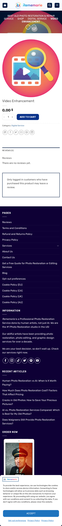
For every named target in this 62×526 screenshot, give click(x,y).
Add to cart (28, 116)
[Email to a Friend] (21, 132)
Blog (4, 273)
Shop (20, 18)
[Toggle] (58, 245)
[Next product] (28, 27)
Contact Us (8, 257)
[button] (5, 5)
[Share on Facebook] (10, 132)
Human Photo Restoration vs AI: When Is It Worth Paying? (29, 382)
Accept (31, 513)
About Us (7, 251)
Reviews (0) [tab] (8, 150)
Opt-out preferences (17, 520)
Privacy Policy (34, 520)
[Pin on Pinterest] (26, 132)
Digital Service (37, 18)
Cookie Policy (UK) (12, 296)
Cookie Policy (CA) (12, 290)
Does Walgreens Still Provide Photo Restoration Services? (28, 421)
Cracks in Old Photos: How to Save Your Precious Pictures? (29, 402)
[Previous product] (34, 27)
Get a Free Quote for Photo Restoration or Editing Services (29, 265)
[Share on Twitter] (15, 132)
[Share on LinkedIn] (32, 132)
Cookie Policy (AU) (12, 302)
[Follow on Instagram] (12, 361)
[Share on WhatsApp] (5, 132)
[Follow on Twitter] (25, 361)
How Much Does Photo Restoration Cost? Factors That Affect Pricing (29, 392)
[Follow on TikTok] (18, 361)
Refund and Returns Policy (17, 234)
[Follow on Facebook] (5, 361)
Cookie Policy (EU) (12, 284)
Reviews (7, 222)
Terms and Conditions (14, 228)
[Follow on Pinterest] (31, 361)
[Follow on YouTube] (37, 361)
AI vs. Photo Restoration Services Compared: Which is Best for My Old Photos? (31, 412)
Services (7, 245)
